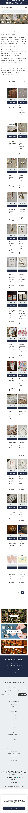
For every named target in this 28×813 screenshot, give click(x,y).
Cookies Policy (14, 760)
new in (14, 615)
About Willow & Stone (14, 647)
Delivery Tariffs (14, 751)
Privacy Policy (14, 755)
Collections (7, 19)
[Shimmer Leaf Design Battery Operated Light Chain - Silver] (21, 120)
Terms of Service (14, 758)
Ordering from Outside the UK (14, 748)
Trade (14, 713)
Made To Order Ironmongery (14, 753)
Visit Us (14, 672)
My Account (14, 718)
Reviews (14, 739)
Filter (13, 81)
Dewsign (19, 788)
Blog (14, 732)
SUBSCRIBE (14, 808)
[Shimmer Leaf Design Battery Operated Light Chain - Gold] (23, 120)
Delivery (14, 706)
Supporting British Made (14, 734)
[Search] (3, 11)
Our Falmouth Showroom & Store (14, 730)
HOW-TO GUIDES (14, 631)
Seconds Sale (14, 736)
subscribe (22, 694)
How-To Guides (14, 711)
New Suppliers (14, 715)
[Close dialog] (25, 796)
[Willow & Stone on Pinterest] (16, 783)
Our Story (14, 727)
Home (2, 19)
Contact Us (14, 704)
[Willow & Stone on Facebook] (13, 783)
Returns (14, 709)
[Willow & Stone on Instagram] (11, 783)
